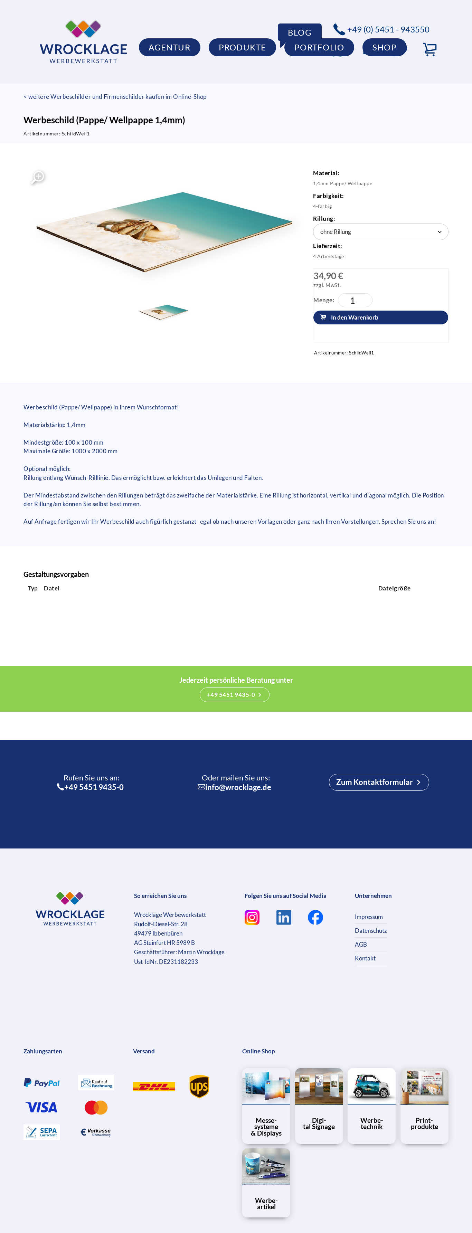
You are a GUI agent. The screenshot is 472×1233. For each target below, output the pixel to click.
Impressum (369, 916)
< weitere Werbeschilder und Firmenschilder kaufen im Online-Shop (115, 96)
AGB (361, 944)
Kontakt (365, 958)
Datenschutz (371, 930)
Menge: (323, 300)
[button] (430, 50)
